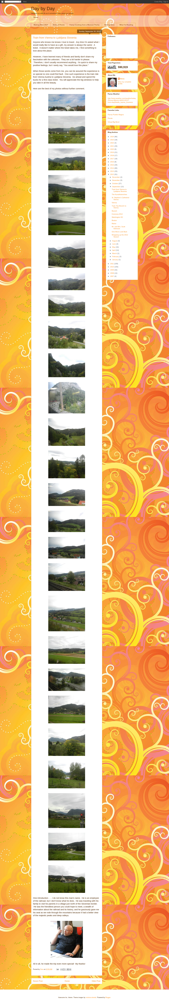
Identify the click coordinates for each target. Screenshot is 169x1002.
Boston (114, 220)
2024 (112, 137)
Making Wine (109, 25)
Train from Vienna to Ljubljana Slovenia (119, 190)
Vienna (114, 203)
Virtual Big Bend (113, 122)
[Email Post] (57, 969)
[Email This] (61, 969)
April (114, 250)
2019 (112, 152)
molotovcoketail (91, 997)
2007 (112, 276)
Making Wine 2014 (41, 25)
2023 (112, 140)
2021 (112, 146)
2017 (112, 159)
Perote (110, 118)
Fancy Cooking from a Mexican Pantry (84, 25)
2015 (112, 165)
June (114, 244)
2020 (112, 149)
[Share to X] (66, 969)
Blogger (107, 997)
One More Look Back (119, 232)
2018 (112, 155)
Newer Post (38, 981)
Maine (114, 223)
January (115, 260)
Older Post (96, 981)
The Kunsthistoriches (119, 194)
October (115, 183)
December (116, 177)
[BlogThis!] (64, 969)
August (115, 241)
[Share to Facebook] (68, 969)
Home (36, 17)
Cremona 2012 (117, 214)
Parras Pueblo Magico (116, 115)
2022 (112, 143)
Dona (122, 79)
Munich (114, 211)
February (115, 256)
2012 (112, 174)
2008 (112, 273)
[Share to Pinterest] (70, 969)
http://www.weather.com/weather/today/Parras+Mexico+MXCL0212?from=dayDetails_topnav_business (122, 100)
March (114, 253)
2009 (112, 270)
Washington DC (117, 217)
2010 (112, 267)
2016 (112, 162)
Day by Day (43, 8)
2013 (112, 171)
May (114, 247)
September (116, 187)
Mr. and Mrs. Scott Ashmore (118, 228)
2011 (112, 264)
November (116, 180)
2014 (112, 168)
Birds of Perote (59, 25)
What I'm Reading (126, 25)
